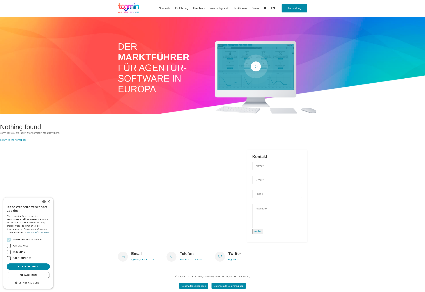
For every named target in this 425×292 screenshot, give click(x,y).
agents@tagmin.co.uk (142, 259)
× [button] (48, 201)
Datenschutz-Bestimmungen (229, 286)
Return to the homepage (13, 139)
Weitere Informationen (38, 232)
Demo (255, 8)
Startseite (164, 8)
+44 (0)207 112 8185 (191, 259)
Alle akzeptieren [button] (28, 266)
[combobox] (44, 201)
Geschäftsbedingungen (193, 286)
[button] (28, 282)
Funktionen (240, 8)
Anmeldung (294, 8)
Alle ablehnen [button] (28, 275)
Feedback (199, 8)
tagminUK (233, 259)
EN (273, 8)
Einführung (181, 8)
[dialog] (28, 243)
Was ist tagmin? (219, 8)
